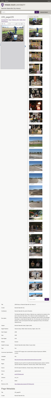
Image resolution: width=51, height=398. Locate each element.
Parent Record (4, 21)
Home (2, 1)
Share (10, 19)
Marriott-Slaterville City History (11, 8)
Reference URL (15, 19)
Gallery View (22, 19)
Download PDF (4, 19)
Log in (49, 1)
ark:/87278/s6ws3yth (19, 374)
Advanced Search (44, 12)
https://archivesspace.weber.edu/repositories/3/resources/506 (28, 359)
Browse (6, 1)
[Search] (37, 12)
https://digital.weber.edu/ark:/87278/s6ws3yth (24, 384)
